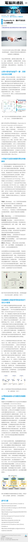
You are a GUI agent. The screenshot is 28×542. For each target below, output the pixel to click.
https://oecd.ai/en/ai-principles (9, 505)
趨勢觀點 (12, 15)
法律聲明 (3, 536)
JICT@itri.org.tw (8, 538)
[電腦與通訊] (14, 3)
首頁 (8, 15)
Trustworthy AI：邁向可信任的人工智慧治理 (12, 16)
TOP (25, 536)
